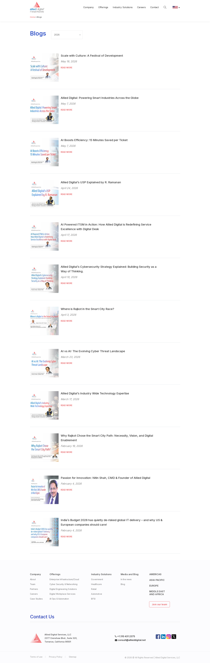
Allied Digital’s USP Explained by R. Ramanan (91, 182)
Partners (34, 589)
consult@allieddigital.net (131, 640)
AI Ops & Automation (59, 599)
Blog (123, 584)
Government (97, 579)
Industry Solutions (123, 7)
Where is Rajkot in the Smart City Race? (87, 309)
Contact (154, 7)
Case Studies (36, 599)
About (33, 579)
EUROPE (153, 585)
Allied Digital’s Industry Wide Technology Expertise (95, 393)
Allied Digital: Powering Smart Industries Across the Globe (100, 98)
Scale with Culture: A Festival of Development (92, 55)
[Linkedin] (163, 635)
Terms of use (36, 657)
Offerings (103, 7)
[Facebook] (158, 635)
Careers (141, 7)
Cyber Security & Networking (64, 584)
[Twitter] (174, 635)
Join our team (159, 604)
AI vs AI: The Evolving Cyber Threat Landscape (93, 351)
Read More (66, 67)
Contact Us (42, 616)
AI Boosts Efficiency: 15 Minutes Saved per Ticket (94, 140)
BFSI (93, 599)
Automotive (96, 594)
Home (32, 17)
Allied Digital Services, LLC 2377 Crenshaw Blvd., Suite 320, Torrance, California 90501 (61, 638)
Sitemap (72, 657)
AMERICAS (155, 574)
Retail (93, 589)
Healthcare (96, 584)
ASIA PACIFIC (157, 580)
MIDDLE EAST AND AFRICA (157, 593)
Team (32, 584)
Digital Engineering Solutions (63, 589)
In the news (126, 579)
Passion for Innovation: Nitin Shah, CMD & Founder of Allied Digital (105, 478)
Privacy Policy (55, 657)
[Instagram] (168, 635)
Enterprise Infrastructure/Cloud (64, 579)
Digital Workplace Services (63, 594)
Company (88, 7)
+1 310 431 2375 (126, 636)
